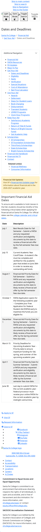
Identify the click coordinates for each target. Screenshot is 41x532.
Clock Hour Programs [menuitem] (20, 115)
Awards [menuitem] (14, 95)
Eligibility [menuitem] (15, 76)
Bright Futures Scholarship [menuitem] (22, 151)
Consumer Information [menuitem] (21, 169)
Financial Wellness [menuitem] (19, 166)
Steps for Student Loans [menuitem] (21, 101)
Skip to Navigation (20, 7)
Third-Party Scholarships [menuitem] (21, 145)
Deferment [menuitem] (15, 98)
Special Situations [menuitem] (18, 84)
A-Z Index (9, 474)
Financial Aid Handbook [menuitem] (17, 153)
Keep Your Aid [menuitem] (13, 117)
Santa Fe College (8, 35)
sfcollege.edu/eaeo (11, 503)
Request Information (13, 422)
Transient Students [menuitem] (19, 109)
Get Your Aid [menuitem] (12, 70)
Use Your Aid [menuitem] (12, 92)
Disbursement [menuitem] (17, 106)
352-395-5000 (29, 456)
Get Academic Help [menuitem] (19, 134)
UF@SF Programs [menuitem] (18, 112)
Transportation (11, 466)
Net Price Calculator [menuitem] (19, 90)
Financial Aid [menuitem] (12, 59)
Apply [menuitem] (13, 79)
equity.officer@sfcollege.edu (15, 505)
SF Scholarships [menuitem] (17, 140)
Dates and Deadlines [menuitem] (20, 73)
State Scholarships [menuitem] (19, 148)
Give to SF (8, 427)
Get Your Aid (9, 38)
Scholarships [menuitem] (12, 137)
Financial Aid (23, 35)
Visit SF (7, 417)
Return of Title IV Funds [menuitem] (21, 126)
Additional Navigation (13, 53)
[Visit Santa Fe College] (20, 449)
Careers (8, 471)
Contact (8, 460)
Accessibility (10, 463)
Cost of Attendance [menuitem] (19, 87)
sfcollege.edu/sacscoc (12, 526)
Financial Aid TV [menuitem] (14, 156)
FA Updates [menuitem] (12, 65)
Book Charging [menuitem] (17, 104)
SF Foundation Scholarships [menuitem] (23, 142)
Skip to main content (20, 1)
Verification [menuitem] (16, 81)
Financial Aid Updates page (22, 182)
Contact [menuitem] (10, 159)
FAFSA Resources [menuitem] (14, 62)
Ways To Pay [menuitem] (12, 68)
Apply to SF (9, 413)
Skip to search (20, 4)
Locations (9, 469)
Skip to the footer (20, 9)
